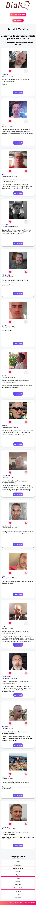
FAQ (10, 903)
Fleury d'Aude (18, 888)
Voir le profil (18, 93)
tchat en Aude (19, 858)
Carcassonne (18, 865)
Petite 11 (5, 74)
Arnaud (4, 325)
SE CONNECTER (18, 20)
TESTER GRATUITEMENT (18, 14)
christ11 (4, 425)
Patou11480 (6, 476)
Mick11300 (5, 727)
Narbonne (18, 862)
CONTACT (31, 903)
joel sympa (5, 827)
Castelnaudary (18, 868)
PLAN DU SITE (22, 903)
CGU (14, 903)
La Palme (18, 891)
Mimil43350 (6, 275)
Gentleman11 (6, 526)
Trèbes (18, 878)
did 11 (4, 174)
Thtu (3, 124)
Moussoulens (18, 898)
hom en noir (6, 777)
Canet (18, 894)
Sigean (18, 875)
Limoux (18, 871)
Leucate (18, 885)
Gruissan (18, 881)
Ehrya (4, 375)
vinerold (5, 225)
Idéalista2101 (6, 676)
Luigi (3, 576)
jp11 (3, 626)
